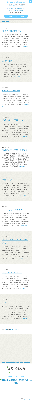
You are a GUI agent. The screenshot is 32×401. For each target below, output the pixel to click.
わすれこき (7, 302)
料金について (8, 350)
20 (12, 329)
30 (13, 329)
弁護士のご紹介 (24, 337)
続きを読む (26, 46)
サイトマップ (27, 362)
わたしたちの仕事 (8, 343)
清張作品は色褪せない (12, 31)
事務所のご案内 (8, 337)
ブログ (7, 21)
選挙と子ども (8, 180)
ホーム (3, 21)
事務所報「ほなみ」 (24, 350)
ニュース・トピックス (10, 362)
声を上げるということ (12, 272)
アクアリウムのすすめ (12, 210)
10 (11, 329)
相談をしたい (24, 343)
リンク (21, 362)
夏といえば (7, 61)
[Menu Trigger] (30, 1)
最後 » (17, 329)
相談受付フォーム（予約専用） (16, 16)
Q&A (8, 357)
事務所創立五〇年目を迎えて (15, 150)
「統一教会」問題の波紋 (13, 120)
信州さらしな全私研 (11, 90)
